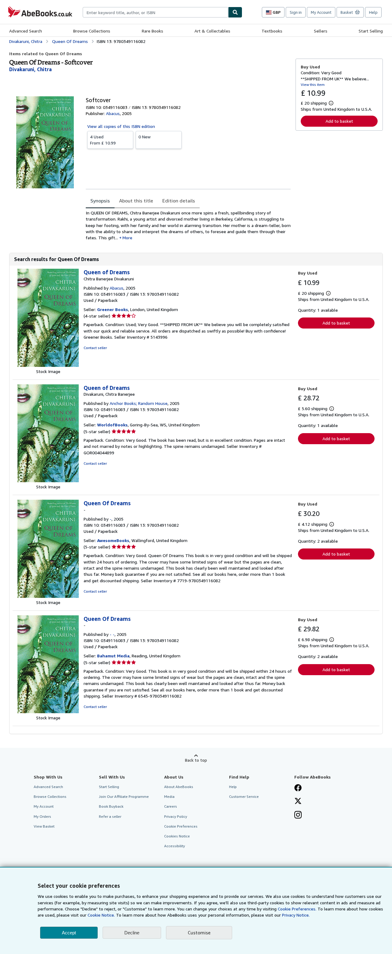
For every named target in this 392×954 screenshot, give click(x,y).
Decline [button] (131, 932)
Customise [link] (199, 932)
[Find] (235, 12)
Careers (170, 806)
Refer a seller (110, 816)
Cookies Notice (177, 836)
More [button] (127, 237)
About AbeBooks (178, 786)
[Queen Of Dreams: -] (48, 596)
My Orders (42, 816)
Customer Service (244, 796)
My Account (321, 12)
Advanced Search (25, 30)
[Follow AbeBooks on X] (298, 801)
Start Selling (371, 30)
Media (169, 796)
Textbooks (272, 30)
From (103, 139)
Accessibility (174, 846)
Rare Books (152, 30)
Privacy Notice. (296, 914)
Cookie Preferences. (297, 908)
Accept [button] (69, 932)
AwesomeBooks (113, 540)
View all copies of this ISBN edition (121, 126)
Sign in (296, 12)
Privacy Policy (175, 816)
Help (373, 12)
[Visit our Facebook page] (298, 788)
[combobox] (155, 12)
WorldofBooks (112, 424)
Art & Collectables (212, 30)
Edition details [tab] (178, 201)
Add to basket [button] (339, 121)
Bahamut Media (113, 655)
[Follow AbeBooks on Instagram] (298, 815)
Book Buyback (111, 806)
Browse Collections (91, 30)
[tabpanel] (188, 225)
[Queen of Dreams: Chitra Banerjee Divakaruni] (48, 365)
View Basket (44, 826)
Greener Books (112, 309)
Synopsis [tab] (100, 201)
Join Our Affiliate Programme (124, 796)
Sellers (320, 30)
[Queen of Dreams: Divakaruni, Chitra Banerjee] (48, 480)
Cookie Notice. (101, 914)
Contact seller (95, 347)
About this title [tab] (136, 201)
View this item (313, 84)
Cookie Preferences (181, 826)
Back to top (196, 760)
